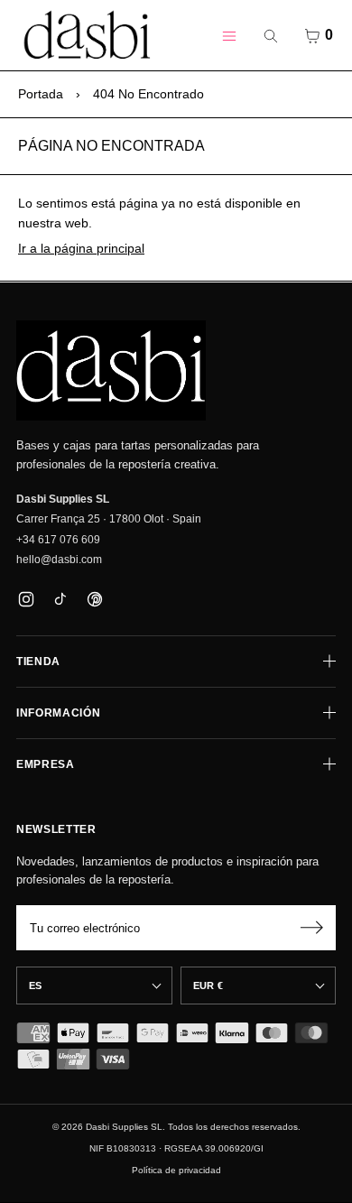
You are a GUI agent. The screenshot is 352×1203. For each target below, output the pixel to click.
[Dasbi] (111, 370)
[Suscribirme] (311, 927)
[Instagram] (25, 598)
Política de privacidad (176, 1170)
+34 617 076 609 (58, 539)
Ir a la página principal (81, 248)
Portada (40, 94)
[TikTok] (60, 598)
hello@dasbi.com (59, 559)
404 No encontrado (148, 94)
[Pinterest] (94, 598)
